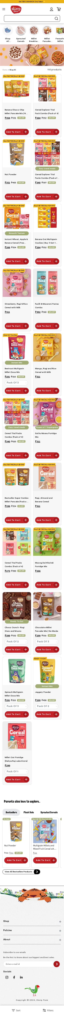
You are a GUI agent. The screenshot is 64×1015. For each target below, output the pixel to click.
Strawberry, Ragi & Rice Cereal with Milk (16, 305)
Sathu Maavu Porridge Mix (46, 435)
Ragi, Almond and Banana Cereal (44, 500)
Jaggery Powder (43, 692)
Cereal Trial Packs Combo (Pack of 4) (14, 564)
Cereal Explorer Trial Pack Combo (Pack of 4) (47, 111)
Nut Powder (10, 174)
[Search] (56, 18)
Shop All (13, 70)
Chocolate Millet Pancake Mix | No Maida (46, 629)
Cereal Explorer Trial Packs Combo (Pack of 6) (46, 176)
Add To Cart (13, 132)
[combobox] (32, 18)
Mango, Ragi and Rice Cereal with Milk (45, 370)
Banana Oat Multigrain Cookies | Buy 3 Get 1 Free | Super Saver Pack (46, 241)
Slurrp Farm (42, 1000)
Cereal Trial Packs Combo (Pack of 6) (14, 435)
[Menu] (3, 9)
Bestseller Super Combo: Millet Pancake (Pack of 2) (17, 500)
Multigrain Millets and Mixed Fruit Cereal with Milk (44, 847)
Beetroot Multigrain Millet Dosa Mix (14, 370)
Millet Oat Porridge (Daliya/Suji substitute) (16, 759)
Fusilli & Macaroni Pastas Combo (47, 305)
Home (4, 70)
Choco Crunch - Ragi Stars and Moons (14, 629)
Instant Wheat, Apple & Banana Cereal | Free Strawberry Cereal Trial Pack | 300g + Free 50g (16, 241)
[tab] (11, 812)
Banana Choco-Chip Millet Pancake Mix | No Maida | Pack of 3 (16, 112)
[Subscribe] (56, 964)
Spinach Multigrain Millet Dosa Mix (14, 694)
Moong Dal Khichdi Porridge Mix (44, 564)
